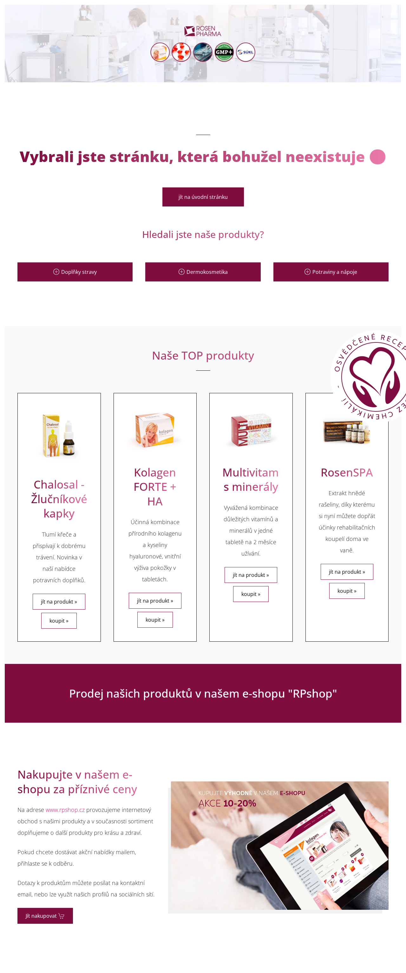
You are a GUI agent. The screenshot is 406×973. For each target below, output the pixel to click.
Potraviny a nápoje (334, 271)
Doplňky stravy (79, 271)
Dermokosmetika (207, 271)
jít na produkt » (59, 601)
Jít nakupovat (41, 915)
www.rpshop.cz (65, 810)
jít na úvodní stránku (203, 196)
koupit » (59, 620)
